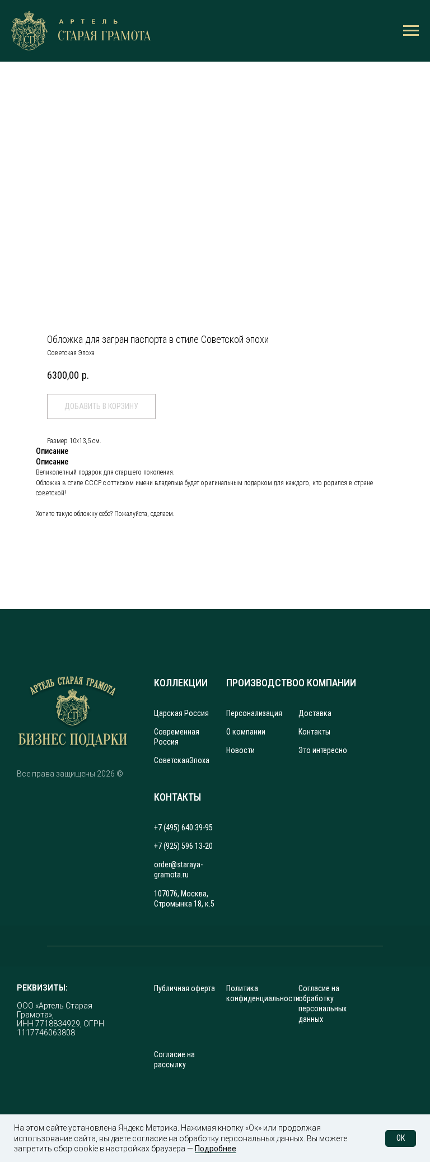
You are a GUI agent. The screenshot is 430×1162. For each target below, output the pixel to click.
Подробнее (215, 1148)
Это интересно (322, 750)
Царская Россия (181, 713)
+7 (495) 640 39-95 (183, 827)
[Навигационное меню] (411, 30)
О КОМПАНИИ (327, 683)
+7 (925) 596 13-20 (183, 846)
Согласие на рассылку (174, 1059)
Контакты (314, 731)
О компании (245, 731)
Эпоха (199, 760)
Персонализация (254, 713)
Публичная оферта (184, 988)
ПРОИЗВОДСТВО (262, 683)
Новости (240, 750)
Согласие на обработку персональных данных (322, 1004)
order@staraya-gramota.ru (178, 869)
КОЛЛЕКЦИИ (181, 683)
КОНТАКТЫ (177, 797)
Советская (171, 760)
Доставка (314, 713)
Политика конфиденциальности (263, 993)
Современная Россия (176, 736)
